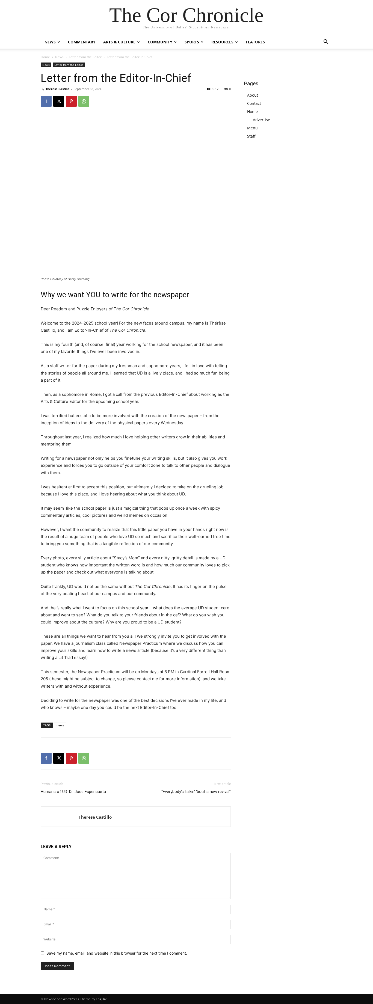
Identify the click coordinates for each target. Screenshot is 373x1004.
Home (45, 57)
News (50, 41)
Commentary (82, 41)
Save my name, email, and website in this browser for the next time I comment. (116, 953)
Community (160, 41)
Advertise (261, 119)
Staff (251, 136)
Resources (222, 41)
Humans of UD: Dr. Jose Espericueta (73, 791)
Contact (254, 103)
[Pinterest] (71, 101)
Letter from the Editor (85, 57)
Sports (192, 41)
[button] (325, 42)
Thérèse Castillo (57, 89)
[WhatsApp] (83, 101)
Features (255, 41)
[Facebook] (46, 101)
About (252, 95)
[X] (58, 101)
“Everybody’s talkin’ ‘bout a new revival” (196, 791)
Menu (252, 127)
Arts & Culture (119, 41)
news (60, 725)
